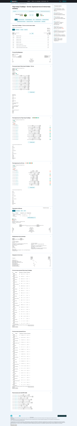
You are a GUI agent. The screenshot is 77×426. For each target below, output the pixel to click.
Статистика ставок (21, 19)
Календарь (43, 21)
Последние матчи (38, 19)
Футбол (33, 1)
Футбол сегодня (43, 1)
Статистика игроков (37, 21)
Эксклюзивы (38, 1)
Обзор (16, 19)
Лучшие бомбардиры (28, 19)
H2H (33, 19)
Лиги (47, 1)
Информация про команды (21, 21)
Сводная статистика (30, 21)
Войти (65, 1)
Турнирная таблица (45, 19)
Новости (28, 1)
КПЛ (35, 1)
